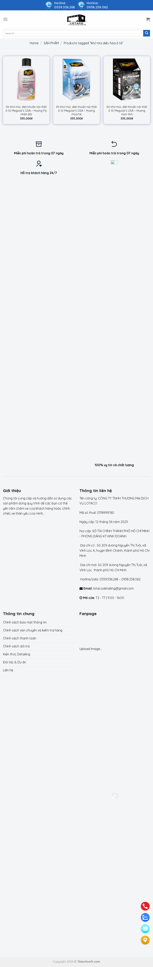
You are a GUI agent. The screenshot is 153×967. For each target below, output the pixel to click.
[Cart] (148, 19)
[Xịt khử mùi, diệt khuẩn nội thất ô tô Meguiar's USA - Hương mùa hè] (76, 79)
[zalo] (145, 917)
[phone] (145, 906)
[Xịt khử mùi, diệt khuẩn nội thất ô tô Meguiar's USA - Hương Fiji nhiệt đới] (26, 79)
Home (34, 43)
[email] (145, 928)
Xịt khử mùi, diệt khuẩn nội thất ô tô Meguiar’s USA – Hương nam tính (126, 110)
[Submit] (146, 33)
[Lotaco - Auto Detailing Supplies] (76, 19)
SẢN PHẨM (51, 43)
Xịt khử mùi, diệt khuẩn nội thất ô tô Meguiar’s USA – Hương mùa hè (76, 110)
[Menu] (5, 19)
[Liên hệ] (145, 940)
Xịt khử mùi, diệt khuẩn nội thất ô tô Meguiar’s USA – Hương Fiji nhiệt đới (26, 110)
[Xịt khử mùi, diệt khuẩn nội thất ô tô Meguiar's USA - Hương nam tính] (127, 79)
